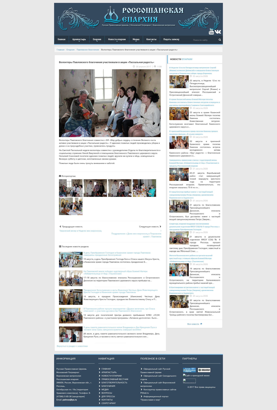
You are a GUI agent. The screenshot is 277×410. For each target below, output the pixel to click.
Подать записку (171, 39)
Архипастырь (79, 40)
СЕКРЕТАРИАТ (108, 403)
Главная (61, 39)
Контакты (151, 40)
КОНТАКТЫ (106, 399)
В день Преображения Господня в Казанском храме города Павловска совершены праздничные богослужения (117, 253)
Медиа (136, 40)
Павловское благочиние (88, 49)
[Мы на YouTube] (211, 32)
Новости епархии (117, 40)
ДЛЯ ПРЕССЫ (107, 396)
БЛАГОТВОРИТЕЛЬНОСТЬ (113, 382)
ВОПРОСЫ (106, 392)
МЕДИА (104, 389)
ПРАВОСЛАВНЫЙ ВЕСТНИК (114, 379)
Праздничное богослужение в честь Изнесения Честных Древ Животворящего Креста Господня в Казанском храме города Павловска (121, 291)
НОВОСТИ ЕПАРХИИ (111, 375)
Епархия (97, 40)
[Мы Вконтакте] (218, 32)
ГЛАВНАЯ (105, 368)
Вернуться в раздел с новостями (72, 345)
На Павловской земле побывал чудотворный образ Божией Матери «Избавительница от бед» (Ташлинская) (115, 272)
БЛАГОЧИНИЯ (107, 385)
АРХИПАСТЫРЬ (108, 372)
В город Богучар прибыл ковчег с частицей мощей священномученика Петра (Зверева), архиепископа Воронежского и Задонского (191, 194)
